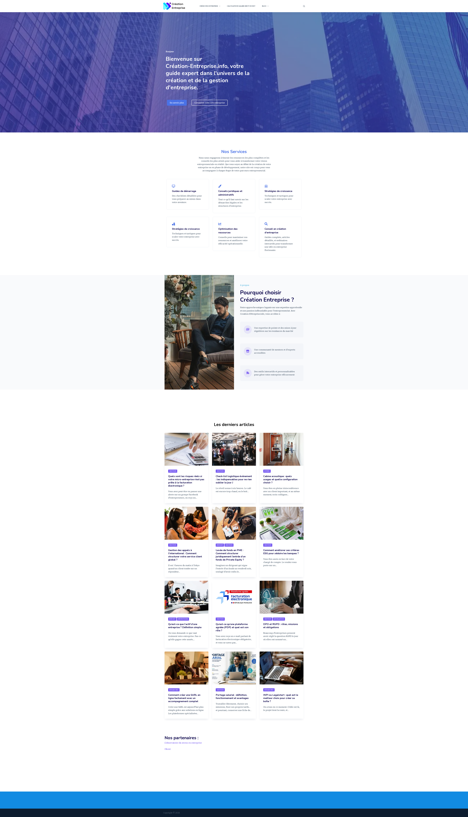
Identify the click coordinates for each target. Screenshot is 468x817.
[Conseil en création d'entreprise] (266, 224)
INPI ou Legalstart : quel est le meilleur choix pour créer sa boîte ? (280, 698)
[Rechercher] (304, 6)
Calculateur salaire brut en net (241, 6)
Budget (220, 545)
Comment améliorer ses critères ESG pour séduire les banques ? (281, 552)
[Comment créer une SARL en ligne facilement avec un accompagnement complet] (186, 668)
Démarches (174, 690)
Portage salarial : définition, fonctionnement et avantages (232, 696)
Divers (267, 471)
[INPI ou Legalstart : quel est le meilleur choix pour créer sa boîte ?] (281, 668)
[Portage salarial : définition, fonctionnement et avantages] (234, 668)
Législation (279, 619)
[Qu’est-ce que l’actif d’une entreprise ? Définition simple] (186, 597)
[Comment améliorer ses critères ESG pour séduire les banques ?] (281, 523)
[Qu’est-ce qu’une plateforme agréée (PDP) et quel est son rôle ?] (234, 597)
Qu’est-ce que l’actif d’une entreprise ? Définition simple (184, 626)
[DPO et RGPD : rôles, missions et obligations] (281, 597)
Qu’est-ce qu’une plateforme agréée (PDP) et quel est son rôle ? (232, 627)
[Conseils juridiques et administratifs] (219, 186)
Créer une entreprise (209, 6)
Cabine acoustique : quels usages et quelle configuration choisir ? (280, 479)
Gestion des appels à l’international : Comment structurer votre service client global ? (185, 555)
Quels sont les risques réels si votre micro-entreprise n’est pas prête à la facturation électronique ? (186, 481)
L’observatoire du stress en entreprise (183, 743)
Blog (264, 6)
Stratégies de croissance (278, 191)
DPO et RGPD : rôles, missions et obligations (280, 626)
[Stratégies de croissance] (266, 186)
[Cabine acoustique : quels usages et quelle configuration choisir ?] (281, 449)
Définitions (183, 619)
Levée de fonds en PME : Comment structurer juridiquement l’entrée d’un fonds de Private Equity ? (231, 555)
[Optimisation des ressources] (219, 224)
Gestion (172, 471)
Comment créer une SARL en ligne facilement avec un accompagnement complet (184, 698)
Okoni (168, 749)
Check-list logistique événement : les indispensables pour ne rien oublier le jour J (234, 479)
